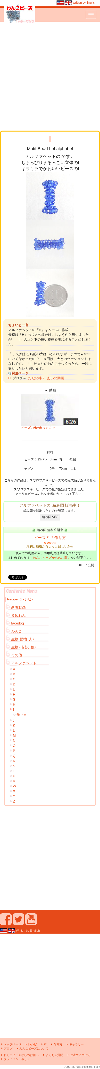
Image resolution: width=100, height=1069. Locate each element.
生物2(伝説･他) (23, 647)
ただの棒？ (36, 378)
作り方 (22, 715)
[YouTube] (31, 923)
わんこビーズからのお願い (52, 557)
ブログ (8, 1048)
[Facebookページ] (6, 923)
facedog (17, 623)
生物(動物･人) (22, 639)
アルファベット (24, 663)
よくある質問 (54, 1055)
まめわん (18, 615)
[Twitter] (18, 923)
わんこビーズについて (33, 1048)
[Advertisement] (50, 76)
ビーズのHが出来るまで (38, 428)
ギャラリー (76, 1044)
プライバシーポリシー (18, 1059)
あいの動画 (55, 378)
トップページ (12, 1044)
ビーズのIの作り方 (50, 538)
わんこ (16, 631)
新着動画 (18, 607)
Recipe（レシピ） (21, 599)
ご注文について (80, 1055)
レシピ (32, 1044)
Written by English (84, 2)
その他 (16, 655)
